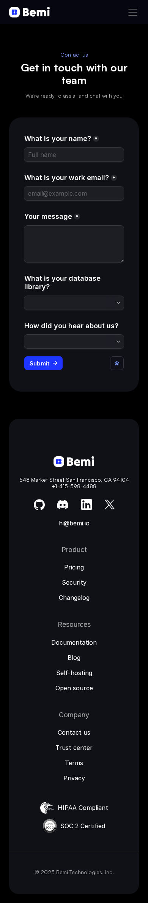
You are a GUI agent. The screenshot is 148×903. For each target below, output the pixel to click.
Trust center (74, 747)
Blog (74, 657)
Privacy (74, 778)
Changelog (74, 597)
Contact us (74, 732)
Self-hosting (74, 673)
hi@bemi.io (74, 523)
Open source (74, 688)
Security (74, 582)
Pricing (74, 567)
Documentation (74, 642)
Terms (74, 763)
